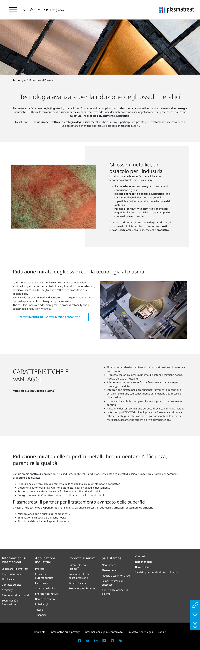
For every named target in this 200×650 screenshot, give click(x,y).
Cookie (162, 632)
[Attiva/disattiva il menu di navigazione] (13, 10)
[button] (24, 10)
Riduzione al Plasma (41, 80)
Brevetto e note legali (140, 632)
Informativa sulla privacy (65, 632)
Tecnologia (19, 80)
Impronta (39, 632)
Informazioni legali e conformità (104, 632)
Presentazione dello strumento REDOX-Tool (50, 317)
